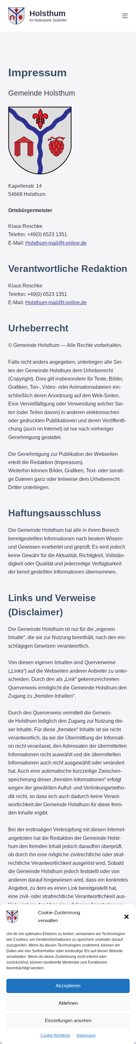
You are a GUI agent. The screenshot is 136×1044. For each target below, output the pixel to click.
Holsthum (47, 13)
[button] (126, 917)
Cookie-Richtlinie (55, 1035)
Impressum (86, 1035)
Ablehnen (68, 1003)
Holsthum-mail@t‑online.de (56, 243)
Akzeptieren (68, 985)
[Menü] (125, 16)
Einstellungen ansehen (68, 1020)
